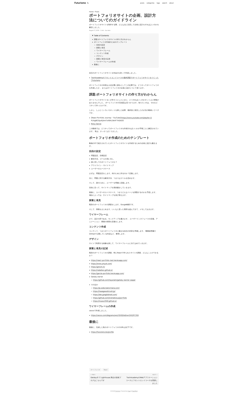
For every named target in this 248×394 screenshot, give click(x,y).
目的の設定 (100, 45)
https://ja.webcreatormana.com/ (106, 288)
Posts (97, 12)
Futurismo (80, 2)
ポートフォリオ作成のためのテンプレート (110, 42)
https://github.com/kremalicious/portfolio (110, 298)
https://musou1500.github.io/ (105, 301)
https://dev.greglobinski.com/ (105, 295)
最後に (96, 64)
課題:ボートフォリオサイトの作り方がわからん (112, 39)
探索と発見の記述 (103, 59)
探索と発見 (100, 48)
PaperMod (134, 391)
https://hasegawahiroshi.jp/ (104, 291)
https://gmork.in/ (98, 267)
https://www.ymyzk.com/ (101, 264)
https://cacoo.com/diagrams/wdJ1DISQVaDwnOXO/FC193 (115, 315)
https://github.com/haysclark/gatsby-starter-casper (114, 280)
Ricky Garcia (96, 124)
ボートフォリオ (95, 370)
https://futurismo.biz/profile (102, 332)
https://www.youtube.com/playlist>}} (136, 118)
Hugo (129, 391)
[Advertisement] (124, 349)
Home (91, 12)
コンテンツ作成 (102, 53)
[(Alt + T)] (88, 3)
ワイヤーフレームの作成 (105, 62)
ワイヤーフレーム (103, 50)
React (105, 370)
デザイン (99, 56)
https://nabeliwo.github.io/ (102, 270)
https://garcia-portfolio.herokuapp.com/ (107, 273)
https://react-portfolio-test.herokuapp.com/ (109, 260)
